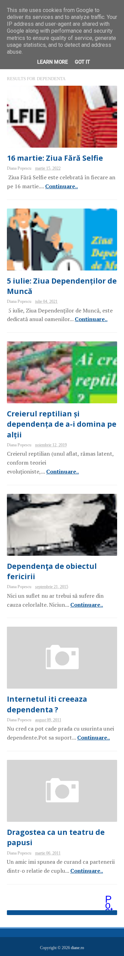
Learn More (52, 62)
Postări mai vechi (109, 899)
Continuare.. (61, 186)
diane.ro (77, 947)
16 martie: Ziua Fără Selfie (55, 158)
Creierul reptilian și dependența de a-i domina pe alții (61, 424)
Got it (82, 62)
